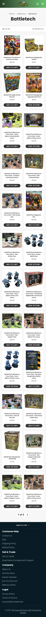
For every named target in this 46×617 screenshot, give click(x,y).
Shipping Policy (9, 543)
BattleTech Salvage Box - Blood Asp (12, 450)
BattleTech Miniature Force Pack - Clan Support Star (12, 329)
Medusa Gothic (9, 585)
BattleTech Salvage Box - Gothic (34, 53)
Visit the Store (8, 573)
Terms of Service (9, 597)
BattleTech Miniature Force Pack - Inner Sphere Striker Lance (12, 370)
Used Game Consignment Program (18, 560)
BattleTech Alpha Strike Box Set (12, 90)
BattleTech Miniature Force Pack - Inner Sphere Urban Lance (34, 130)
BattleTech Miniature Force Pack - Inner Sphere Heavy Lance (34, 491)
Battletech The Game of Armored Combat (12, 53)
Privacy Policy (8, 594)
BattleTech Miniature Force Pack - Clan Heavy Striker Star (34, 410)
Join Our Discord (9, 581)
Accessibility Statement (12, 601)
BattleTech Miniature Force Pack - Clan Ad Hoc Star (12, 410)
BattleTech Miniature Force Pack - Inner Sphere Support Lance (12, 491)
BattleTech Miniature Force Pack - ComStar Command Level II (12, 170)
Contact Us (7, 535)
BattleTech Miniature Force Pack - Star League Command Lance (34, 450)
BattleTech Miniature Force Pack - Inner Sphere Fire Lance (34, 329)
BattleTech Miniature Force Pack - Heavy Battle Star (34, 249)
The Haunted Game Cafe (21, 610)
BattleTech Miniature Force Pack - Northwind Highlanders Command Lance (34, 289)
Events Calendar (9, 577)
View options (34, 105)
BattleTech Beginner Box (34, 209)
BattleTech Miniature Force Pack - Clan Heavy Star (12, 209)
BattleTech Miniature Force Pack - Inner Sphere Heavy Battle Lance (12, 130)
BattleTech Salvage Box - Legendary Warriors (34, 90)
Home (11, 14)
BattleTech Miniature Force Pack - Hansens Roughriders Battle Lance (34, 370)
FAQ (4, 539)
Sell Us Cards (8, 556)
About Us (6, 569)
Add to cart (12, 67)
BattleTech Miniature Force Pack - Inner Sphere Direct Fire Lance (12, 289)
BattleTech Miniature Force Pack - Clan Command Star (34, 170)
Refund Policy (8, 547)
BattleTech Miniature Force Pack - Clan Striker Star (12, 249)
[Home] (23, 4)
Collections (21, 14)
